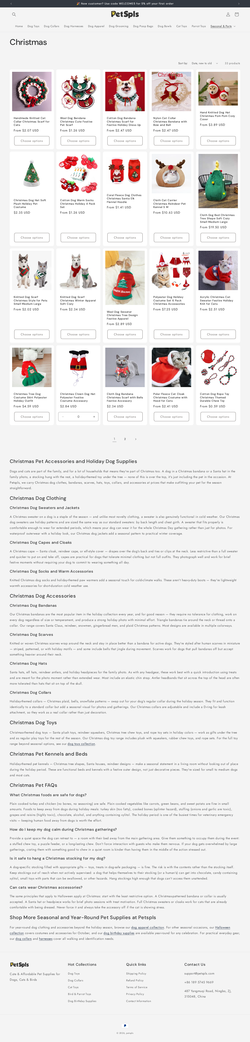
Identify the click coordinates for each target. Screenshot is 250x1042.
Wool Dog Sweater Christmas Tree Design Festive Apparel (122, 315)
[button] (14, 14)
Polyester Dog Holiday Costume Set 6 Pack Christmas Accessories (169, 301)
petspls (129, 1033)
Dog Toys (74, 974)
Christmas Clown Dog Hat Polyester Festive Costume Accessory (78, 397)
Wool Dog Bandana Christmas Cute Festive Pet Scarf (76, 121)
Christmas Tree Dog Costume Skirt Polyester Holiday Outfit (30, 397)
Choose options (32, 141)
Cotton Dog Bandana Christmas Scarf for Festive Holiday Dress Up (124, 121)
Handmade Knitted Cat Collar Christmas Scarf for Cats (31, 121)
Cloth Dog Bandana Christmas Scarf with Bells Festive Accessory (125, 397)
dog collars (23, 938)
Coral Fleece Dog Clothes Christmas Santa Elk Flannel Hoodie (124, 199)
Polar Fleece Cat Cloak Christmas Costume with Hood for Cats (170, 397)
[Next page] (135, 439)
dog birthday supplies (119, 933)
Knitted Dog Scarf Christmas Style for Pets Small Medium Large (30, 301)
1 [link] (114, 439)
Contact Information (138, 1001)
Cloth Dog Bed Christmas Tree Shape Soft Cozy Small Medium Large (217, 218)
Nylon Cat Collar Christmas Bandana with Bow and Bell (170, 121)
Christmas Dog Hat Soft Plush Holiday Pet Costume (30, 204)
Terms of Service (136, 987)
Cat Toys (73, 987)
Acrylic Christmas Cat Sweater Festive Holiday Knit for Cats (216, 301)
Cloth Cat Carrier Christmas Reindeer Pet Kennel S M (169, 204)
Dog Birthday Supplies (82, 1001)
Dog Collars (75, 980)
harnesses (45, 938)
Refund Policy (135, 980)
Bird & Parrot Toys (79, 994)
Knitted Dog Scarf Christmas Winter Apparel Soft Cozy (78, 301)
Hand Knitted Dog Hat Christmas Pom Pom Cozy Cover (217, 116)
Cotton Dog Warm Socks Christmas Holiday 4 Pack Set (77, 204)
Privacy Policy (135, 994)
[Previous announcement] (11, 3)
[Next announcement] (239, 3)
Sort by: (183, 63)
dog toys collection (81, 744)
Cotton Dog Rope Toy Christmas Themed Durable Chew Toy (214, 397)
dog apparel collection (147, 927)
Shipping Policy (136, 974)
